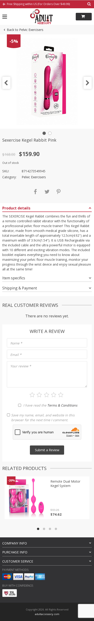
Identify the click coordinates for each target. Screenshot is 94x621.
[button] (6, 83)
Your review (20, 366)
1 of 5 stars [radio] (32, 395)
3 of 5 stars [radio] (46, 395)
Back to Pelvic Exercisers (25, 29)
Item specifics (13, 277)
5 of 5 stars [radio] (60, 395)
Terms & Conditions (62, 405)
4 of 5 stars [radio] (53, 395)
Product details (16, 208)
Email (15, 354)
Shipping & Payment (19, 288)
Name (16, 343)
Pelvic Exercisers (34, 177)
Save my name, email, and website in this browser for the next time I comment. (43, 417)
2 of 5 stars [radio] (39, 395)
